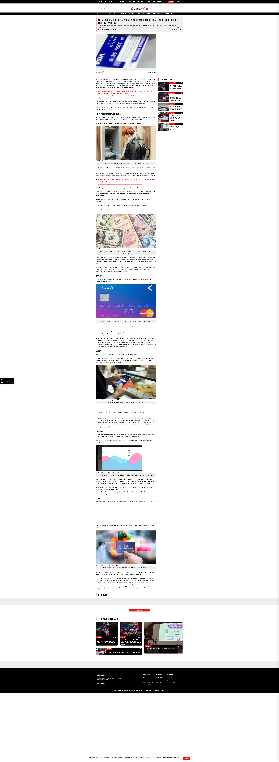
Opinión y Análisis (158, 14)
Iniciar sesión (178, 1)
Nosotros (145, 642)
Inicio (144, 640)
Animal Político (159, 640)
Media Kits (102, 647)
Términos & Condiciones (159, 653)
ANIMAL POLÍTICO (131, 2)
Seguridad (131, 14)
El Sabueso (158, 644)
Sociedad (123, 14)
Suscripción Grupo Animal (173, 642)
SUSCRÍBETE (171, 1)
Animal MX (158, 646)
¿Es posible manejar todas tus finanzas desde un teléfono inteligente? (120, 184)
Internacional (146, 14)
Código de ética (147, 648)
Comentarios (139, 580)
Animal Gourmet (160, 642)
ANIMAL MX (148, 2)
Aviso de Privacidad (117, 759)
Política (109, 14)
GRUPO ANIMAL (121, 2)
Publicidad (169, 640)
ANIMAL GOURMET (157, 2)
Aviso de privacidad (148, 646)
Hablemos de (168, 14)
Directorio (145, 644)
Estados (116, 14)
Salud (138, 14)
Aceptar (187, 758)
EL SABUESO (140, 2)
